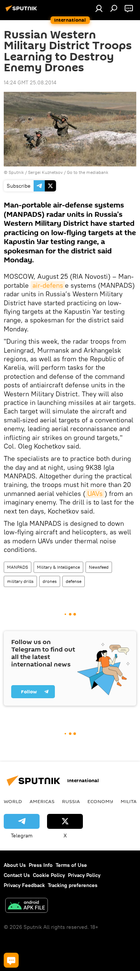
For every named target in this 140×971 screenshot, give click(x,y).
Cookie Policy (49, 875)
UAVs (95, 493)
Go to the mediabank (87, 172)
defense (73, 581)
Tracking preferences (72, 885)
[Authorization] (98, 8)
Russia (71, 801)
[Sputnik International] (22, 11)
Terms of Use (71, 865)
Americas (42, 801)
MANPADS (17, 567)
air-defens (47, 285)
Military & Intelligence (58, 567)
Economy (100, 801)
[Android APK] (26, 906)
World (13, 801)
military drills (20, 581)
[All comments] (11, 960)
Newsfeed (99, 567)
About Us (15, 865)
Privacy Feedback (24, 885)
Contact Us (17, 875)
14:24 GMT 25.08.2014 (30, 82)
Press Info (41, 865)
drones (50, 581)
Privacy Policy (84, 875)
